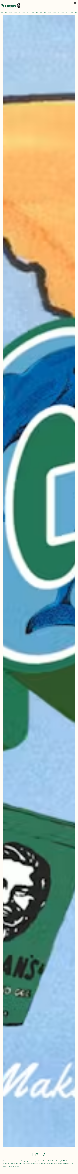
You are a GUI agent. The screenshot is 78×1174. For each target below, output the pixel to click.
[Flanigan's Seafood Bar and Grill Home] (10, 5)
